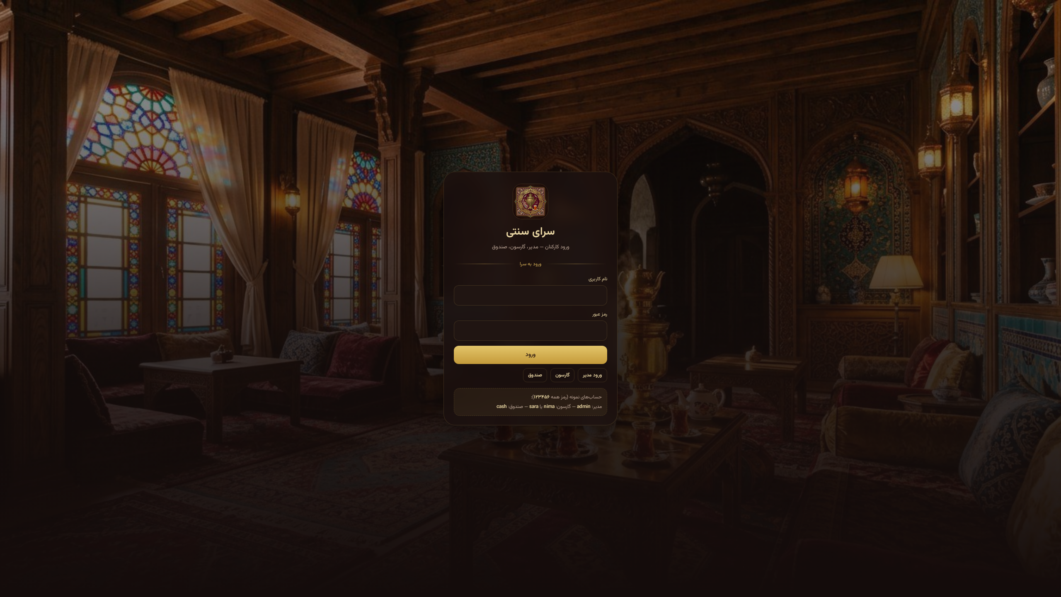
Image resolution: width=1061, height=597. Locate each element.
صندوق (535, 375)
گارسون (562, 375)
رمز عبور (599, 314)
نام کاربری (598, 279)
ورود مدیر (592, 375)
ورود (530, 354)
